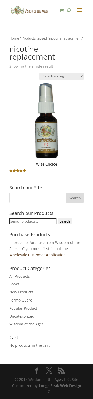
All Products (19, 276)
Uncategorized (21, 316)
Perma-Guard (21, 300)
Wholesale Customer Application (37, 254)
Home (14, 38)
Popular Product (23, 308)
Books (14, 284)
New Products (21, 292)
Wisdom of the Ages (26, 324)
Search (65, 221)
